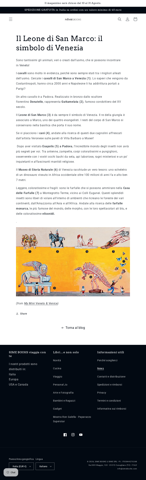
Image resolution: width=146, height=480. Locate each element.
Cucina (57, 368)
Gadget (57, 408)
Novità (57, 360)
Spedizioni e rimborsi (109, 384)
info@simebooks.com (127, 469)
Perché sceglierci (107, 360)
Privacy (101, 392)
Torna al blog (75, 328)
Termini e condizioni (109, 400)
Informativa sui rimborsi (111, 408)
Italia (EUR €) (20, 466)
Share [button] (23, 313)
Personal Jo (60, 384)
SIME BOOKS (100, 462)
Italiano (43, 466)
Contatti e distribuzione (111, 376)
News (100, 368)
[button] (11, 19)
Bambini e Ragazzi (64, 400)
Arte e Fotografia (63, 392)
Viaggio (57, 376)
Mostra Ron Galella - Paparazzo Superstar (72, 419)
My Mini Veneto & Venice (41, 303)
